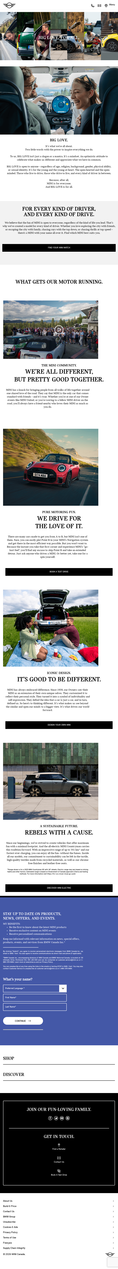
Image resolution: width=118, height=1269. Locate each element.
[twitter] (56, 1118)
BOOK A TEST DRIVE (59, 572)
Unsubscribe (9, 1222)
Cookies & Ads (10, 1227)
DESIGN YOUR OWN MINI (59, 725)
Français (7, 1243)
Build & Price (9, 1206)
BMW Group (9, 1217)
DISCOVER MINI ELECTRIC (59, 888)
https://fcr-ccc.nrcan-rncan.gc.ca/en (61, 874)
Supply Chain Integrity (14, 1248)
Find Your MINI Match (59, 248)
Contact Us (8, 1211)
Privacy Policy (10, 1232)
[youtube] (62, 1118)
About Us (7, 1201)
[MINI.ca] (8, 5)
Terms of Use (9, 1238)
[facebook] (50, 1118)
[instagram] (68, 1118)
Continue (20, 1021)
